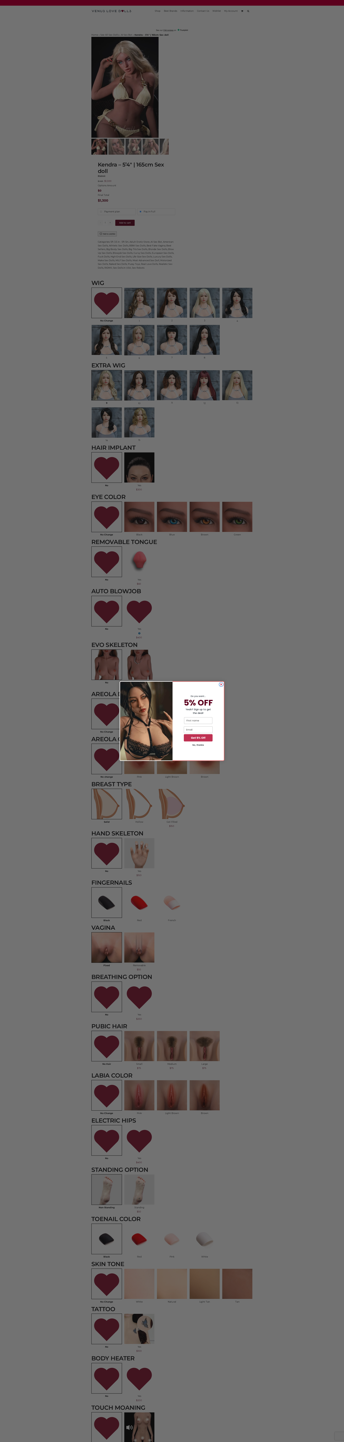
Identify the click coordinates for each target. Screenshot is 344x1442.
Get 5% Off (198, 738)
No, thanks (198, 745)
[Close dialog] (221, 684)
